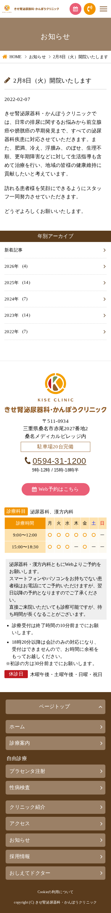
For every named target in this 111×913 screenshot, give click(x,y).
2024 (9, 299)
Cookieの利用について (56, 892)
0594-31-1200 (59, 461)
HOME (15, 57)
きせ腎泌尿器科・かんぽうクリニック (66, 902)
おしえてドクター (29, 873)
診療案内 (19, 743)
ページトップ (54, 706)
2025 (9, 282)
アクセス (19, 823)
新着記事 (13, 250)
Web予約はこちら (58, 489)
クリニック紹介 (27, 807)
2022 (9, 331)
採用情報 (19, 856)
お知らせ (37, 57)
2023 (9, 315)
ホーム (17, 727)
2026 (9, 266)
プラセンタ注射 (27, 771)
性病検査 (19, 787)
